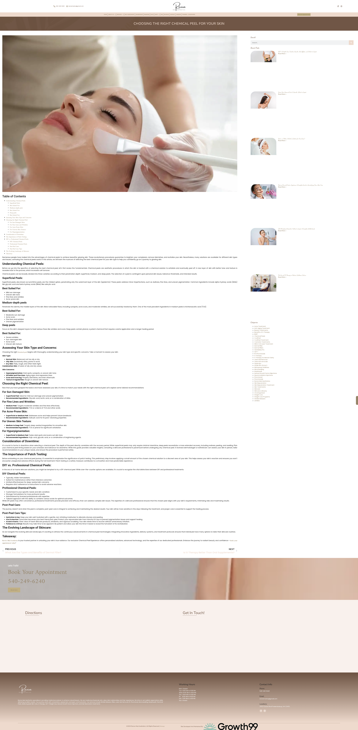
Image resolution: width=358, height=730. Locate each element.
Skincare (257, 379)
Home (105, 14)
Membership (139, 14)
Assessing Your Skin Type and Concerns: (19, 207)
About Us (111, 14)
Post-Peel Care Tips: (16, 239)
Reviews (166, 14)
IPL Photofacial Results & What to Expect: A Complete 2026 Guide (296, 219)
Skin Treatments (260, 377)
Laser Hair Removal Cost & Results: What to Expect (292, 82)
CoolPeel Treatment (261, 330)
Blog (152, 14)
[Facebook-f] (338, 6)
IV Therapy (258, 346)
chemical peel (22, 342)
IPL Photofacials (259, 344)
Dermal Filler (258, 336)
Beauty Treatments (261, 320)
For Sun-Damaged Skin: (17, 212)
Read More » (282, 44)
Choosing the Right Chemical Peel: (17, 210)
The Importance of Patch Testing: (16, 227)
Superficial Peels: (15, 193)
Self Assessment (129, 14)
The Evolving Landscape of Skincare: (17, 241)
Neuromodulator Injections (263, 365)
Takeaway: (9, 244)
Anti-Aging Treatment (262, 318)
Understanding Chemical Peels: (15, 191)
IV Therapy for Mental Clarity (264, 348)
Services (119, 14)
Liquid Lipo (257, 354)
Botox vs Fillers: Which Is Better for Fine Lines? (291, 129)
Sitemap (162, 716)
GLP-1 (256, 342)
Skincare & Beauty (260, 381)
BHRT (256, 324)
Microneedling (259, 360)
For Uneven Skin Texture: (18, 219)
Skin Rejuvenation (260, 373)
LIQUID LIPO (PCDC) (260, 356)
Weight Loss (258, 385)
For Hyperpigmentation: (17, 222)
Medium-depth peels (16, 198)
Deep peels (13, 203)
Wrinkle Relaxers (259, 389)
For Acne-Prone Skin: (16, 217)
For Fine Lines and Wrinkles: (19, 215)
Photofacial (258, 367)
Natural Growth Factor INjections (265, 363)
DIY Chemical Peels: (16, 232)
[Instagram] (341, 6)
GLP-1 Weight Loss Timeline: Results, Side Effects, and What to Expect (297, 42)
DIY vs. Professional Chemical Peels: (17, 229)
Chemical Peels (259, 326)
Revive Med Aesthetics (10, 531)
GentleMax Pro (259, 340)
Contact (172, 14)
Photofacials (258, 369)
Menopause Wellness (261, 358)
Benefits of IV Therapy (262, 322)
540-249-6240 (26, 571)
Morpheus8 (258, 361)
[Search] (351, 32)
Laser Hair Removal (260, 350)
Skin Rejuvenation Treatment (264, 375)
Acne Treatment (260, 316)
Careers (178, 14)
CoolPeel (257, 328)
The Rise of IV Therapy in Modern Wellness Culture (292, 265)
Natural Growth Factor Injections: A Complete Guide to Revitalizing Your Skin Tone (300, 175)
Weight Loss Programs (262, 387)
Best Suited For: (15, 195)
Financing (146, 14)
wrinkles (257, 391)
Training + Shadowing (188, 14)
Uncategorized (259, 383)
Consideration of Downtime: (15, 224)
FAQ (162, 14)
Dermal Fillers (258, 338)
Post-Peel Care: (14, 236)
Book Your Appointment (37, 562)
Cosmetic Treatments (262, 332)
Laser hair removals (261, 352)
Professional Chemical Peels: (18, 234)
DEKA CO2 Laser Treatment (263, 334)
